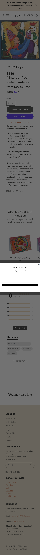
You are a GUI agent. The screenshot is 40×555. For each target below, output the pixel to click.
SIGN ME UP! (20, 285)
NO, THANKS (20, 288)
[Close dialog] (38, 264)
